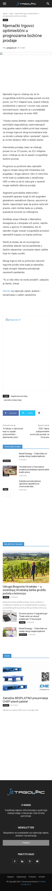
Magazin (10, 877)
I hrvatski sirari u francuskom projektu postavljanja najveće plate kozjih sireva (34, 469)
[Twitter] (30, 861)
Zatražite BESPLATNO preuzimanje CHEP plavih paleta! (25, 699)
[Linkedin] (22, 861)
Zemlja (6, 475)
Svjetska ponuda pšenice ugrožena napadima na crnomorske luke (30, 484)
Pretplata (26, 843)
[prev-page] (4, 495)
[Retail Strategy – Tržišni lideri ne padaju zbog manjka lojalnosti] (10, 457)
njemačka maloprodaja (12, 400)
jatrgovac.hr (12, 48)
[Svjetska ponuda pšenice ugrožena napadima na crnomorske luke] (10, 485)
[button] (4, 3)
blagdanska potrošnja (19, 396)
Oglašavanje (21, 877)
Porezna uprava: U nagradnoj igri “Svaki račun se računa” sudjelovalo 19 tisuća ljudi (33, 616)
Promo (6, 705)
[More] (39, 413)
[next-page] (9, 495)
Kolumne (7, 461)
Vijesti (5, 13)
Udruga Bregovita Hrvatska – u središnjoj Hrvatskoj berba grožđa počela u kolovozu (24, 590)
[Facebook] (15, 861)
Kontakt (42, 877)
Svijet (11, 13)
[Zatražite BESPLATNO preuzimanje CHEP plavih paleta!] (26, 678)
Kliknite (7, 291)
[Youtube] (37, 861)
